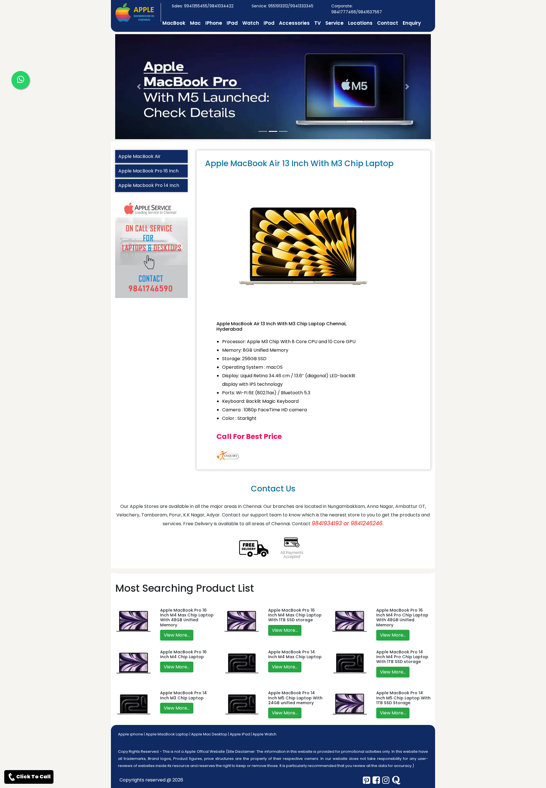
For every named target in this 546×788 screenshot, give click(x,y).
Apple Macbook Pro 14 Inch (148, 185)
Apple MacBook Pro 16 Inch (148, 171)
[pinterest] (366, 780)
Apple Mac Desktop (209, 734)
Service (334, 23)
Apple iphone (130, 734)
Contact (387, 23)
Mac (195, 23)
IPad (232, 23)
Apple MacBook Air (139, 156)
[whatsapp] (20, 80)
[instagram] (386, 780)
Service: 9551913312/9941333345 (282, 6)
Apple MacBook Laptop (167, 734)
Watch (250, 23)
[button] (139, 86)
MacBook (173, 23)
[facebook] (376, 780)
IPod (269, 23)
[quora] (396, 780)
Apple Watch (264, 734)
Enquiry (412, 23)
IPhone (213, 23)
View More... (177, 635)
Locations (360, 23)
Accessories (294, 23)
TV (317, 23)
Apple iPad (240, 734)
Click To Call (33, 776)
